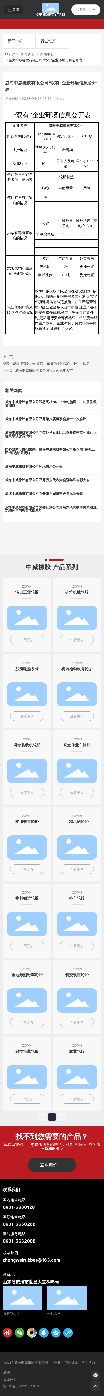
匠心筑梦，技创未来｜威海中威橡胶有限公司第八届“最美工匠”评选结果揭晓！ (50, 451)
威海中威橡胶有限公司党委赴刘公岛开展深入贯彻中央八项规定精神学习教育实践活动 (51, 508)
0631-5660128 (19, 1207)
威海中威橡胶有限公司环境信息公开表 (34, 466)
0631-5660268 (19, 1224)
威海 (6, 1372)
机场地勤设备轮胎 (76, 668)
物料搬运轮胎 (27, 898)
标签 (57, 1362)
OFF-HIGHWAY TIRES (51, 14)
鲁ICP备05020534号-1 (21, 1386)
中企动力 (88, 1362)
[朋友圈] (32, 1333)
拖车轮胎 (77, 898)
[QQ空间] (56, 1333)
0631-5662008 (19, 1241)
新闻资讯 (27, 54)
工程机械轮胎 (77, 821)
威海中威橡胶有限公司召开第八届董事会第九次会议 (44, 493)
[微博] (7, 1333)
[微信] (19, 1333)
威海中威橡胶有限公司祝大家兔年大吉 (44, 370)
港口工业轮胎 (27, 592)
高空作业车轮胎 (76, 745)
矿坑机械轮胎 (77, 592)
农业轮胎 (77, 1051)
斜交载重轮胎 (77, 974)
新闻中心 (15, 41)
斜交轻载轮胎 (27, 1051)
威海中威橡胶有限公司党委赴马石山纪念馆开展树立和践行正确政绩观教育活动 (51, 434)
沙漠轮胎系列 (27, 668)
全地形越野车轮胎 (27, 974)
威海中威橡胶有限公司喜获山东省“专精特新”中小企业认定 (46, 363)
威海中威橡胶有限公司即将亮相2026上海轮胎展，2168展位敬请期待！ (51, 403)
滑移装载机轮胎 (27, 745)
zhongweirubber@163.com (31, 1260)
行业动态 (48, 41)
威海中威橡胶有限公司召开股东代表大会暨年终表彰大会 (47, 480)
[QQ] (44, 1333)
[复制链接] (68, 1333)
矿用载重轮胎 (27, 821)
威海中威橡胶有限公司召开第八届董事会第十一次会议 (45, 419)
